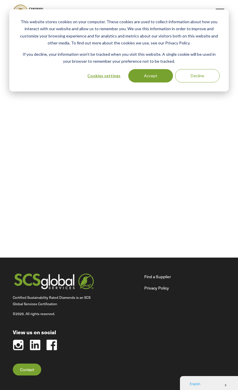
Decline (197, 75)
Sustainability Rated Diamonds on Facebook (51, 344)
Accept (150, 75)
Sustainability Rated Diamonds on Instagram (18, 344)
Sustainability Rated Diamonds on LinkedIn (35, 344)
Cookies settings (103, 75)
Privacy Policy (156, 288)
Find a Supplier (157, 277)
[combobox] (209, 385)
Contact (27, 369)
